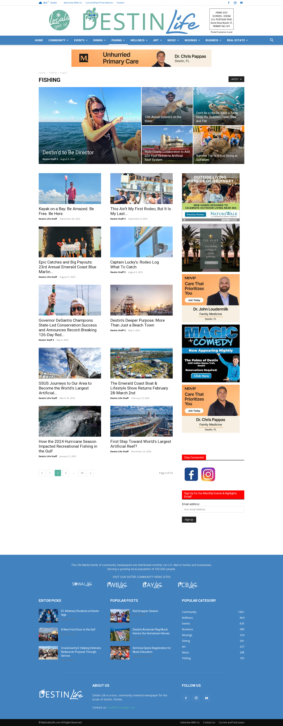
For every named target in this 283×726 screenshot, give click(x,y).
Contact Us (209, 705)
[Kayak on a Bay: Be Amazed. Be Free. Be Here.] (70, 171)
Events (79, 40)
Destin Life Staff (48, 201)
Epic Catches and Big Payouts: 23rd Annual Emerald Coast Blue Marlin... (67, 250)
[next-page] (90, 455)
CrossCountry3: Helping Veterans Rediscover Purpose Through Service (81, 634)
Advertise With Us (73, 2)
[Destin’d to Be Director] (90, 113)
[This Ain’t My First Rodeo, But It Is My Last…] (141, 171)
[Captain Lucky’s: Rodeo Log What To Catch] (141, 224)
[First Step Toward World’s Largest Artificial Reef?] (141, 404)
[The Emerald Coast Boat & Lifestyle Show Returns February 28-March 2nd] (141, 345)
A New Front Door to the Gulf (78, 612)
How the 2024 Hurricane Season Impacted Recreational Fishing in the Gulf (68, 429)
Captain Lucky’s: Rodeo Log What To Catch (134, 247)
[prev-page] (42, 455)
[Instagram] (235, 2)
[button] (271, 40)
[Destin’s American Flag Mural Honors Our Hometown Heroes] (120, 617)
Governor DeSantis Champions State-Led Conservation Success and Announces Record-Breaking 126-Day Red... (68, 310)
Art (156, 40)
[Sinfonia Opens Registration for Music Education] (120, 635)
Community (56, 40)
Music (171, 40)
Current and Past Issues (231, 705)
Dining (98, 40)
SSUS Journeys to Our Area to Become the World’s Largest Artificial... (65, 371)
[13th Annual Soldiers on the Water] (167, 89)
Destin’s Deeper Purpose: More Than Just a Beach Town (137, 305)
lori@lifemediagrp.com (121, 690)
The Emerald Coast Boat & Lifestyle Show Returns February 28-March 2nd (139, 371)
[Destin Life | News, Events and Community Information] (141, 21)
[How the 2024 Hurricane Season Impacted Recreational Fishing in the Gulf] (70, 404)
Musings (191, 40)
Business (212, 40)
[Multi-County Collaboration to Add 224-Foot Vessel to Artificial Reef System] (167, 127)
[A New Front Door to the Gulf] (48, 617)
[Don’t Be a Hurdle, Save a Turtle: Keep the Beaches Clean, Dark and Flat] (218, 89)
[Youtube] (241, 2)
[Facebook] (229, 2)
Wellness (138, 40)
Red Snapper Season (145, 593)
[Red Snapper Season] (120, 598)
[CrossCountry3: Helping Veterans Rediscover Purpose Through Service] (48, 635)
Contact (120, 2)
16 (82, 455)
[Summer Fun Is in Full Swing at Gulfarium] (218, 127)
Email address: (191, 486)
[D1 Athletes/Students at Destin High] (48, 598)
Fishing (116, 40)
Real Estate (236, 40)
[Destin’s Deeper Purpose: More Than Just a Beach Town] (141, 282)
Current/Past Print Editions (99, 2)
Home (39, 40)
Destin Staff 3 (50, 141)
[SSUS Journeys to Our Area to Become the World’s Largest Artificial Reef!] (70, 345)
